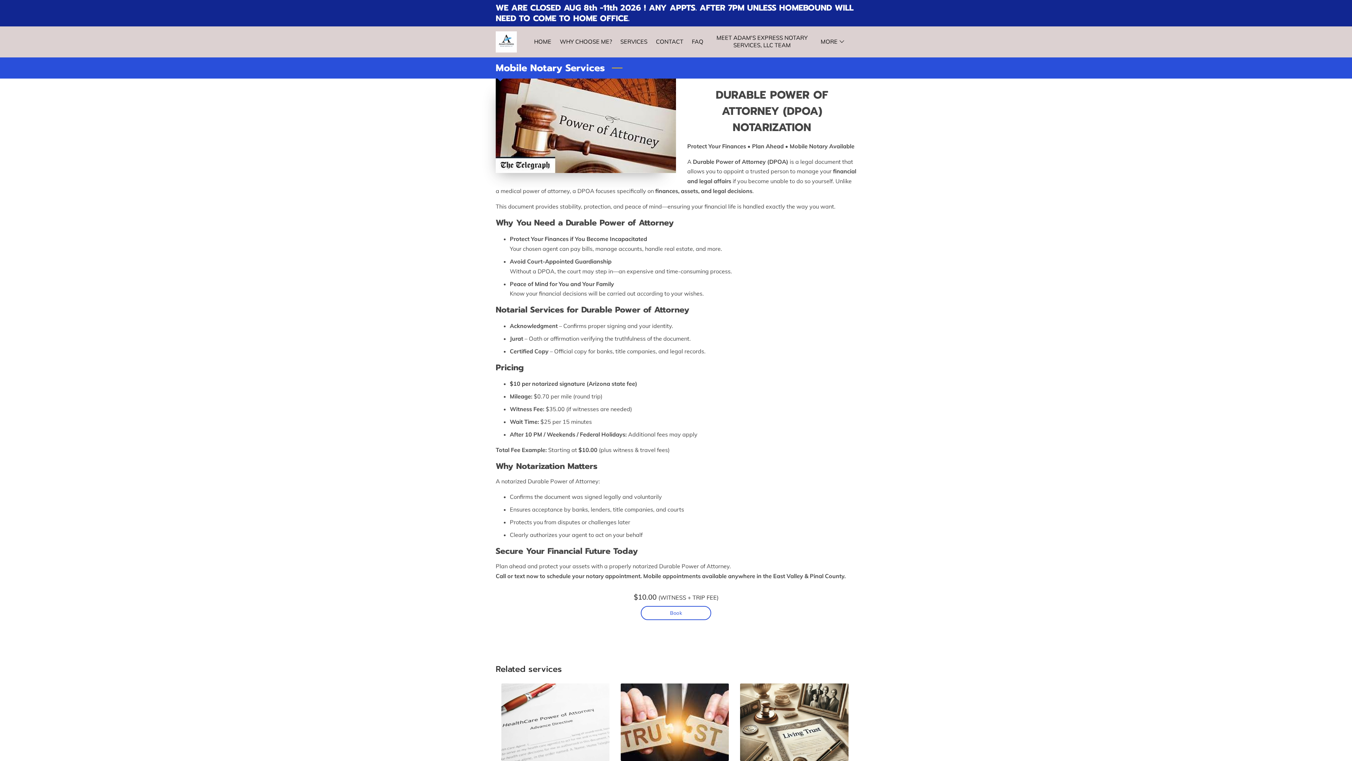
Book (676, 613)
